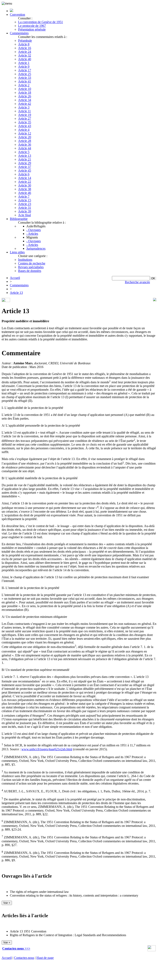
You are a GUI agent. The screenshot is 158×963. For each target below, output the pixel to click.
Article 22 (24, 181)
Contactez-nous (24, 957)
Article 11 (24, 111)
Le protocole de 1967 (32, 25)
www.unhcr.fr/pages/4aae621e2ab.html (46, 749)
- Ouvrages (33, 230)
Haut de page (45, 957)
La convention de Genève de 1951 (40, 22)
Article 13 (24, 155)
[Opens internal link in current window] (152, 950)
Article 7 (23, 196)
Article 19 (24, 115)
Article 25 (24, 74)
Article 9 (23, 66)
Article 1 (23, 63)
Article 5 (23, 152)
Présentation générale (32, 29)
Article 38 (24, 189)
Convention (17, 14)
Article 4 (23, 129)
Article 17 (24, 70)
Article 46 (24, 193)
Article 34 (24, 100)
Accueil (15, 278)
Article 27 (24, 118)
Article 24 (24, 51)
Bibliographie (19, 219)
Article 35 (24, 122)
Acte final (24, 215)
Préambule (25, 40)
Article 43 (24, 126)
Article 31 (24, 207)
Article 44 (24, 148)
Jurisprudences (35, 248)
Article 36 (24, 144)
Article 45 (24, 170)
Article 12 (24, 133)
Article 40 (24, 59)
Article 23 (24, 204)
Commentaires (19, 33)
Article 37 (24, 167)
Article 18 (24, 92)
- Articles (32, 233)
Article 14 (24, 178)
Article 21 (24, 159)
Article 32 (24, 55)
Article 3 (23, 107)
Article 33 (24, 77)
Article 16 (24, 48)
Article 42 (24, 103)
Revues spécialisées (31, 267)
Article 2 (23, 85)
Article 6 (23, 174)
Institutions (25, 259)
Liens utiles (17, 252)
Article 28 (24, 141)
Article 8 (23, 44)
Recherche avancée (137, 282)
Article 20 (24, 137)
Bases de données (29, 271)
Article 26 (24, 96)
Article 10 (24, 89)
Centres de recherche (31, 263)
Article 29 (24, 163)
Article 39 (24, 211)
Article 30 (24, 185)
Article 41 (24, 81)
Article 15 (24, 200)
